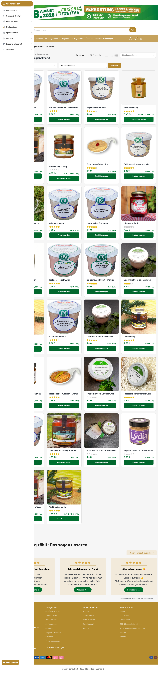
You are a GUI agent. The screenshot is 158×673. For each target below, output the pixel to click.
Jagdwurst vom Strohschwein (137, 280)
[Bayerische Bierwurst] (101, 88)
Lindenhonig (129, 336)
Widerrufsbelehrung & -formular (132, 628)
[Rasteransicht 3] (111, 55)
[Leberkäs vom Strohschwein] (101, 317)
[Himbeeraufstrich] (138, 203)
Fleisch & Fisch (51, 615)
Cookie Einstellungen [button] (54, 647)
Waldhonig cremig (57, 507)
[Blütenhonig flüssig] (64, 145)
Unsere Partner (89, 615)
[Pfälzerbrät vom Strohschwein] (101, 374)
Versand (123, 632)
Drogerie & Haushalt (53, 632)
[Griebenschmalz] (64, 203)
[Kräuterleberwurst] (64, 317)
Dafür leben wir (89, 624)
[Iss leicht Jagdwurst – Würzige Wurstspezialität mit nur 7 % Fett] (101, 260)
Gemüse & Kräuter (52, 611)
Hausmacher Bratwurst (97, 223)
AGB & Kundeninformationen (131, 624)
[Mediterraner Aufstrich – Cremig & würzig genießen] (64, 374)
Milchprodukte (51, 620)
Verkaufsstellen (89, 620)
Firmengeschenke (52, 641)
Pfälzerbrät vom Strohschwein (100, 393)
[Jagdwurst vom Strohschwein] (138, 260)
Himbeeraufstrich (132, 223)
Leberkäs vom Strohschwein (100, 336)
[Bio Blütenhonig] (138, 88)
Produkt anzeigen (64, 119)
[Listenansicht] (106, 55)
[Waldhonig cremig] (64, 487)
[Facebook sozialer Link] (151, 657)
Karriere (86, 628)
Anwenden (114, 65)
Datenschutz (125, 620)
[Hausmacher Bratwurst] (101, 203)
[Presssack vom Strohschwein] (138, 374)
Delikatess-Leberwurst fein (136, 164)
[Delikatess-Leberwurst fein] (138, 144)
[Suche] (133, 29)
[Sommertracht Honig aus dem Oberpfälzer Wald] (64, 430)
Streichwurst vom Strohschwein (101, 450)
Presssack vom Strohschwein (137, 393)
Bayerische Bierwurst (96, 107)
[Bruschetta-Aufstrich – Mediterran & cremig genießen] (101, 144)
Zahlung (123, 637)
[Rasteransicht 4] (116, 55)
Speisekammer (51, 624)
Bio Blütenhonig (131, 107)
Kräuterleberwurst (57, 336)
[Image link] (46, 657)
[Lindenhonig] (138, 317)
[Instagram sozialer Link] (156, 657)
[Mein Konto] (130, 38)
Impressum (124, 615)
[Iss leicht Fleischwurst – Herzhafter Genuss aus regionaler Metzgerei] (64, 260)
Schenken (49, 637)
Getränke (49, 628)
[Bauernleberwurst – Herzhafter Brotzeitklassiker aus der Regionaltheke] (64, 88)
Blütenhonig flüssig (58, 166)
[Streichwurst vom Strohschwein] (101, 430)
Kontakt (86, 611)
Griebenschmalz (56, 223)
